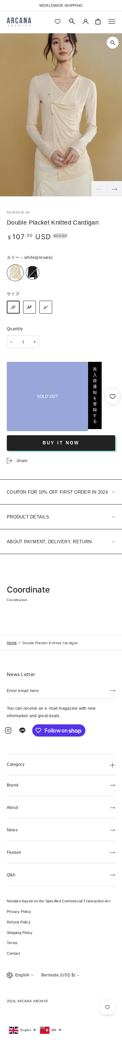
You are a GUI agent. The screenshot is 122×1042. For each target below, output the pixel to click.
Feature (14, 852)
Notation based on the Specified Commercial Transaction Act (58, 901)
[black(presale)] (32, 272)
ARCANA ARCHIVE (32, 1001)
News (12, 830)
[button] (72, 21)
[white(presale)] (15, 272)
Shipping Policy (20, 933)
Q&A (11, 874)
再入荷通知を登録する (95, 395)
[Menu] (112, 21)
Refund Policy (18, 922)
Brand (12, 785)
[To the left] (99, 188)
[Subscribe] (112, 690)
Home (12, 642)
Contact (13, 953)
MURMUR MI (18, 212)
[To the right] (114, 188)
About (12, 807)
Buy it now (61, 442)
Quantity (15, 328)
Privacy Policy (19, 911)
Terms (12, 943)
